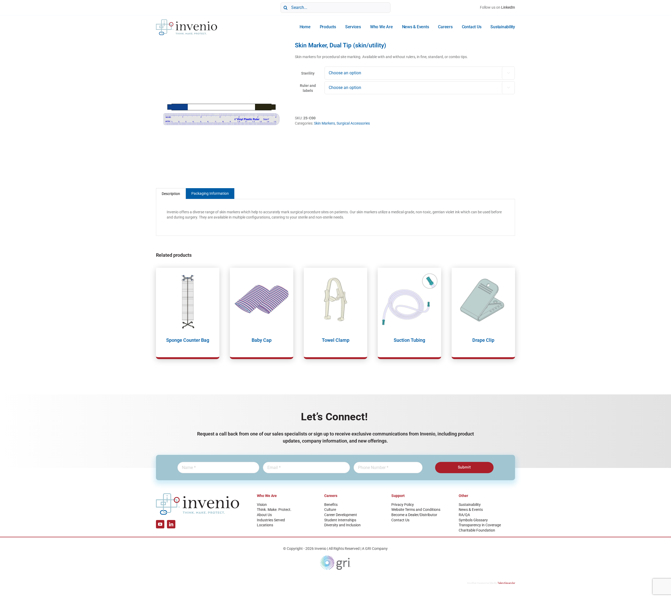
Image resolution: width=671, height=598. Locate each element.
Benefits (331, 504)
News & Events (471, 509)
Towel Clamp (335, 340)
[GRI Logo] (335, 557)
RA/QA (464, 515)
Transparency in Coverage (480, 525)
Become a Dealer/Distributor (414, 515)
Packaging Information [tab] (210, 193)
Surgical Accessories (353, 123)
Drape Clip (483, 340)
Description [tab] (171, 194)
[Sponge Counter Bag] (187, 299)
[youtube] (160, 524)
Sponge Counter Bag (187, 340)
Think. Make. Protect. (274, 509)
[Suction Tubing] (409, 299)
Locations (265, 525)
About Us (264, 515)
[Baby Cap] (261, 299)
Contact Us (400, 520)
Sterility (308, 73)
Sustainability (470, 504)
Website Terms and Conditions (415, 509)
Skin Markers (324, 123)
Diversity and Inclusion (342, 525)
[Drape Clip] (483, 299)
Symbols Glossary (473, 520)
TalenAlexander (506, 583)
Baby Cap (262, 340)
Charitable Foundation (477, 530)
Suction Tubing (409, 340)
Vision (262, 504)
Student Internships (340, 520)
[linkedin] (171, 524)
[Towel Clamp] (335, 299)
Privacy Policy (402, 504)
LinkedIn (508, 7)
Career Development (340, 515)
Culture (330, 509)
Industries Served (271, 520)
